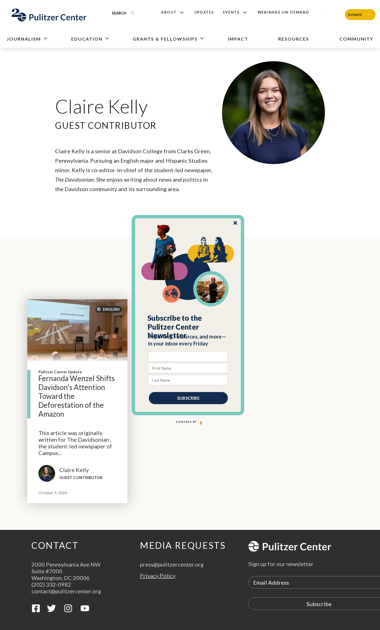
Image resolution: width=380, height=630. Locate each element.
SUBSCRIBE (188, 397)
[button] (188, 326)
